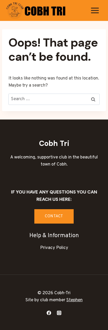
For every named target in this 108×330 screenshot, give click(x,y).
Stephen (74, 300)
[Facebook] (48, 312)
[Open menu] (95, 10)
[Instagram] (59, 312)
